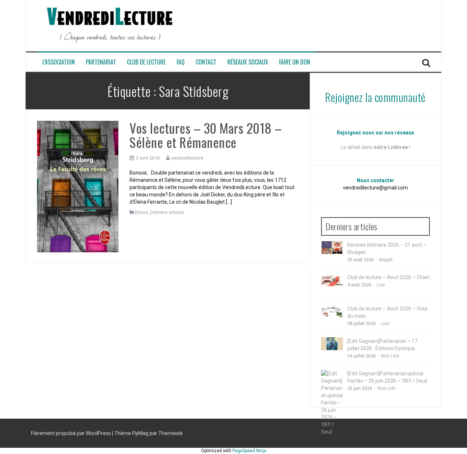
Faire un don (294, 62)
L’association (58, 62)
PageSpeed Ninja (249, 450)
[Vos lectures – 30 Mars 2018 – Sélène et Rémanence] (78, 186)
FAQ (181, 62)
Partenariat (101, 62)
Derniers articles (167, 212)
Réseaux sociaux (247, 62)
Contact (206, 62)
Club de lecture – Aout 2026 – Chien (388, 277)
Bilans (141, 212)
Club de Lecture (146, 62)
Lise (381, 284)
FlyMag (140, 433)
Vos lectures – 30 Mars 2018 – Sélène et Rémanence (206, 135)
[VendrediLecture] (110, 25)
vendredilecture (187, 158)
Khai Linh (390, 356)
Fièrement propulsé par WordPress (71, 433)
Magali (386, 259)
